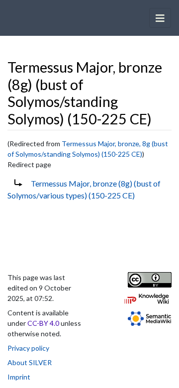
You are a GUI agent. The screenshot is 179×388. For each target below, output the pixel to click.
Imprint (18, 377)
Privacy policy (28, 348)
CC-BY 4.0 (43, 323)
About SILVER (29, 362)
